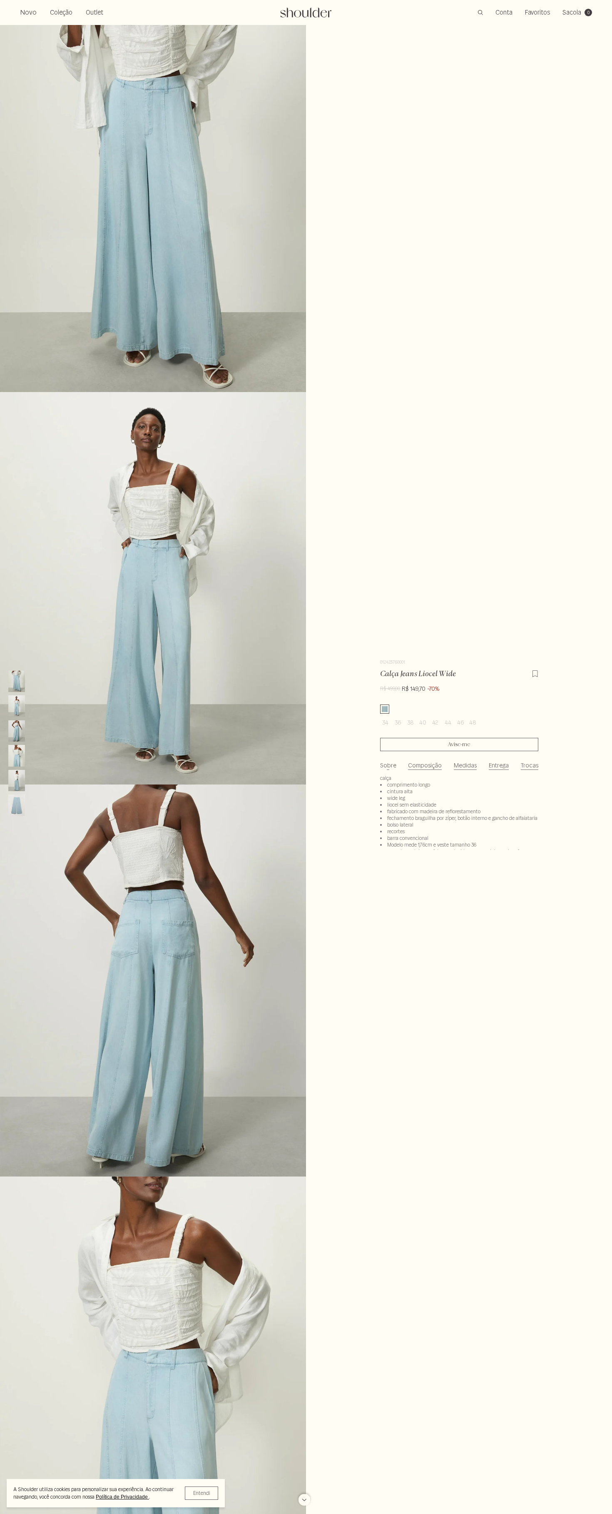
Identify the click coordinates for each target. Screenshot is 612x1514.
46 (460, 722)
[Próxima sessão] (304, 1497)
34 (385, 722)
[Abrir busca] (480, 12)
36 (398, 722)
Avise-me (459, 744)
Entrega (499, 765)
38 (410, 722)
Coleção (61, 12)
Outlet (94, 12)
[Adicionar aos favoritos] (535, 672)
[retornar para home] (306, 12)
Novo (28, 12)
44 (448, 722)
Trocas (529, 765)
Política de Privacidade (122, 1497)
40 (422, 722)
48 (472, 722)
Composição (425, 765)
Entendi (201, 1493)
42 (435, 722)
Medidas (465, 765)
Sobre (388, 765)
